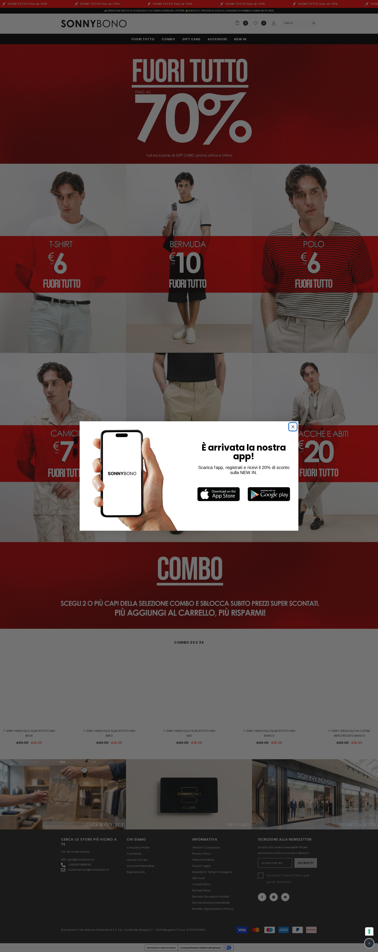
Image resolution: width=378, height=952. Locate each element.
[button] (369, 943)
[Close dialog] (293, 426)
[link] (218, 494)
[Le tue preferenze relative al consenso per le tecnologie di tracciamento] (369, 931)
